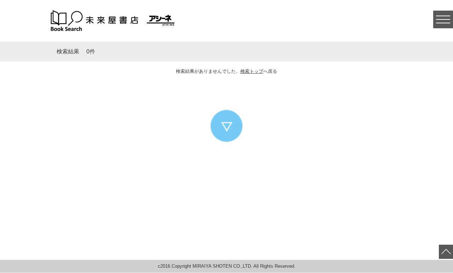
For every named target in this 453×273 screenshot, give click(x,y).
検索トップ (251, 71)
